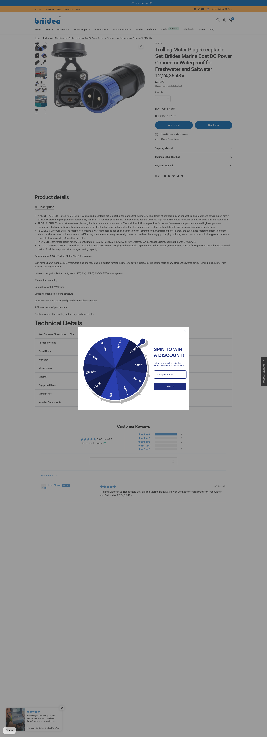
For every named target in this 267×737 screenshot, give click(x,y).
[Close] (185, 331)
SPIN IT (170, 386)
